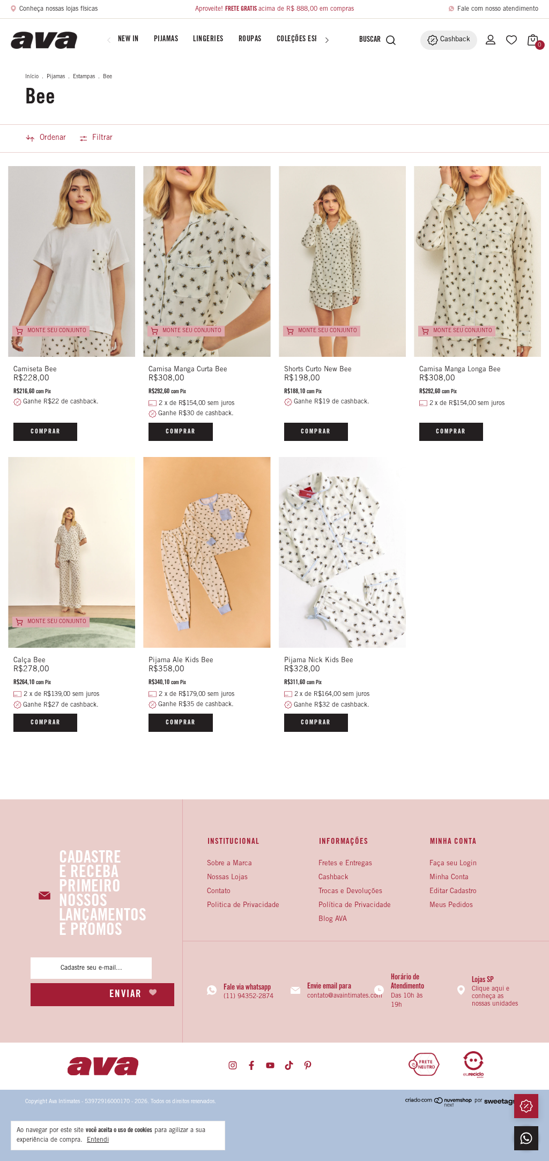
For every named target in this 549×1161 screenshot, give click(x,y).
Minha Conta (449, 877)
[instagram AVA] (232, 1066)
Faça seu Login (453, 863)
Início (32, 77)
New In (128, 39)
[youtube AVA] (270, 1066)
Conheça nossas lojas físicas (58, 9)
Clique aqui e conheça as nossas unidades (495, 996)
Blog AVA (332, 919)
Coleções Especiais (307, 39)
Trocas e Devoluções (350, 891)
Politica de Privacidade (243, 905)
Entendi (98, 1140)
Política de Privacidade (354, 905)
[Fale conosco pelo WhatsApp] (526, 1138)
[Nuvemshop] (438, 1105)
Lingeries (208, 39)
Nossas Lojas (227, 877)
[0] (530, 40)
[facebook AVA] (251, 1066)
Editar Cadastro (453, 891)
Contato (219, 891)
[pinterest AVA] (307, 1066)
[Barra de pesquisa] (367, 40)
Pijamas (166, 39)
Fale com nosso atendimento (497, 9)
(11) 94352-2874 (248, 996)
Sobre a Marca (229, 863)
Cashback (333, 877)
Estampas (84, 77)
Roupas (250, 39)
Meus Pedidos (451, 905)
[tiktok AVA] (289, 1066)
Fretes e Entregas (345, 863)
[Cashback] (526, 1106)
